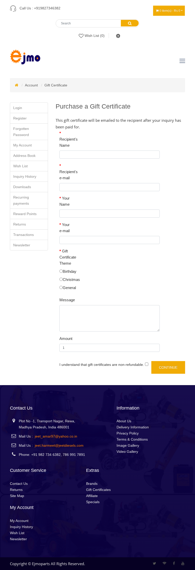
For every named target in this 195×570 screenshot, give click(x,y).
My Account (22, 145)
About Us (124, 421)
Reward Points (25, 214)
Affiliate (92, 496)
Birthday (69, 271)
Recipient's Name (68, 142)
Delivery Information (133, 427)
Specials (93, 502)
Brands (92, 484)
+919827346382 (47, 8)
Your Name (64, 201)
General (69, 288)
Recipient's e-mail (68, 175)
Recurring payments (21, 200)
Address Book (24, 156)
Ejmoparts (41, 563)
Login (17, 108)
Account (31, 85)
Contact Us (19, 484)
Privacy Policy (128, 433)
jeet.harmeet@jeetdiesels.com (59, 445)
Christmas (71, 279)
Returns (19, 224)
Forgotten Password (21, 132)
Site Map (17, 496)
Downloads (22, 187)
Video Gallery (127, 451)
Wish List (20, 166)
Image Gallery (128, 445)
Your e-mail (64, 227)
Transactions (23, 235)
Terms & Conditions (132, 439)
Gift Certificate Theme (67, 257)
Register (20, 118)
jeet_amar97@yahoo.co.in (56, 436)
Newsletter (21, 245)
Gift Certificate (55, 85)
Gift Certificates (98, 490)
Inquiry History (24, 176)
